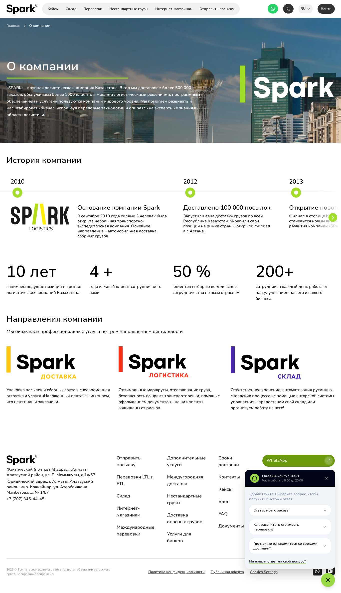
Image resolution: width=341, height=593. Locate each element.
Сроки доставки (228, 461)
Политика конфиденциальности (176, 571)
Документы (231, 526)
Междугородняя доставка (185, 480)
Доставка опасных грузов (184, 518)
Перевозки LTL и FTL (135, 480)
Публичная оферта (227, 571)
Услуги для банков (179, 537)
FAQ (223, 514)
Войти (326, 9)
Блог (223, 501)
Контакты (229, 477)
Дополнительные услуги (186, 461)
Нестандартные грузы (184, 499)
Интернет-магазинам (129, 511)
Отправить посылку (129, 461)
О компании (39, 26)
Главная (13, 26)
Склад (123, 496)
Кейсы (225, 489)
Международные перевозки (135, 530)
